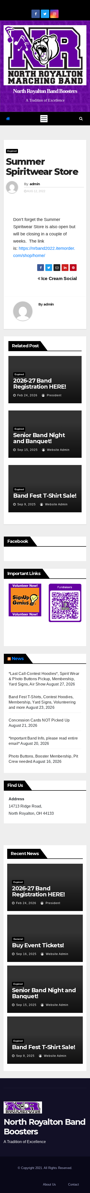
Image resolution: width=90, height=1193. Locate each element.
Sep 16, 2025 (26, 954)
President (53, 395)
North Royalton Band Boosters (45, 91)
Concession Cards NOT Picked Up (39, 720)
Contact (73, 1184)
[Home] (8, 119)
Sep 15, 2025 (27, 450)
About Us (49, 1184)
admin (35, 184)
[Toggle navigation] (44, 118)
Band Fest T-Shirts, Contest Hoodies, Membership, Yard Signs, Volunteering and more (42, 702)
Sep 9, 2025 (26, 504)
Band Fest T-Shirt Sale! (44, 495)
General (18, 939)
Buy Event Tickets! (38, 945)
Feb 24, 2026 (27, 395)
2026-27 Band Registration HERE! (39, 383)
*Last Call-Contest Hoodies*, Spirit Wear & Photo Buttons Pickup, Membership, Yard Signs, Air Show (44, 679)
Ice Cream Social (58, 278)
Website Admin (58, 450)
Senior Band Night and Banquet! (39, 438)
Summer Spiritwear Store (42, 166)
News (18, 658)
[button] (81, 118)
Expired (12, 151)
